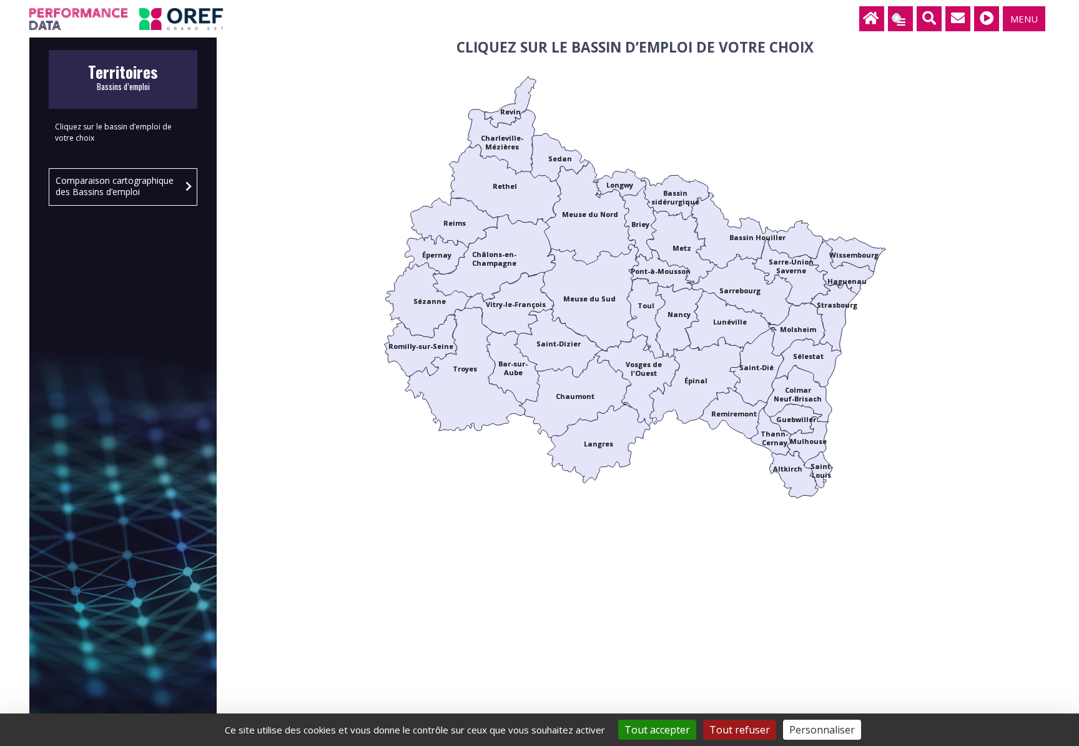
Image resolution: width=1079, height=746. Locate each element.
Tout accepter (657, 730)
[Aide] (986, 18)
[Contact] (957, 18)
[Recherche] (929, 18)
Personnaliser (822, 730)
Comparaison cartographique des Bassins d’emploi (115, 186)
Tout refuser (739, 730)
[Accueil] (871, 18)
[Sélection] (900, 18)
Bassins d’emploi (123, 81)
